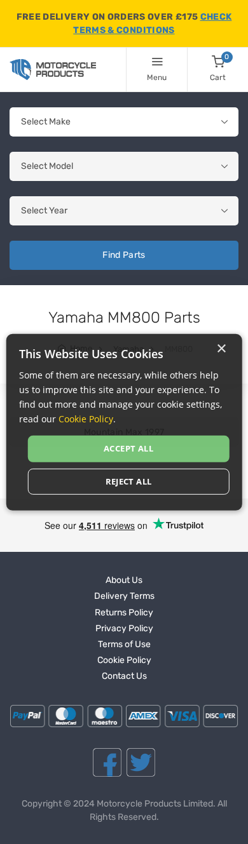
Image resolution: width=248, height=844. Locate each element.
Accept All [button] (128, 448)
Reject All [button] (129, 481)
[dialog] (124, 421)
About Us (124, 580)
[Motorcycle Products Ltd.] (53, 69)
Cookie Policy (124, 660)
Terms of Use (124, 644)
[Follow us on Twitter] (141, 762)
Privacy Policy (124, 628)
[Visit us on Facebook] (107, 762)
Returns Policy (124, 612)
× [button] (221, 348)
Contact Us (124, 676)
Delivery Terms (124, 596)
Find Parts (124, 255)
